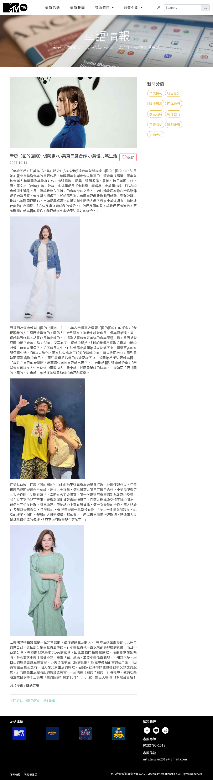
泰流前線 (155, 113)
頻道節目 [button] (103, 7)
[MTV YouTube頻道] (19, 733)
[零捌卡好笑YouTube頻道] (119, 733)
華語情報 (155, 93)
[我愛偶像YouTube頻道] (85, 733)
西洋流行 (173, 103)
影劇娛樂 (173, 124)
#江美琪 (17, 700)
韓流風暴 (155, 103)
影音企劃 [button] (132, 7)
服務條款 (15, 774)
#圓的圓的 (33, 700)
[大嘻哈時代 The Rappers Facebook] (52, 733)
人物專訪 (155, 134)
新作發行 (173, 113)
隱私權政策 (30, 774)
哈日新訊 (173, 93)
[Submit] (205, 7)
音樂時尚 (155, 124)
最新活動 (52, 7)
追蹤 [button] (130, 157)
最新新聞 (77, 7)
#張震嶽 (49, 700)
